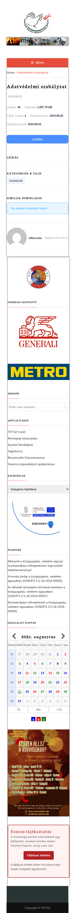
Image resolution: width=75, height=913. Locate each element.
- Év (18, 709)
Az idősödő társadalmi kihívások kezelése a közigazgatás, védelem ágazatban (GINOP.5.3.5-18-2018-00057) (36, 592)
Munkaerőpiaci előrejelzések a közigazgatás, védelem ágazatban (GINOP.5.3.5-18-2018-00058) (37, 607)
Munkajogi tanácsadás (22, 438)
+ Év (59, 709)
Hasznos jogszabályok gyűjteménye (31, 464)
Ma (38, 709)
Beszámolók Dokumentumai (26, 457)
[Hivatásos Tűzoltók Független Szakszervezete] (37, 22)
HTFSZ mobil (16, 432)
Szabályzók (16, 180)
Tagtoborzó (15, 451)
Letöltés (37, 139)
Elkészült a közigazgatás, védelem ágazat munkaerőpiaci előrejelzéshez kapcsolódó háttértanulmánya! (35, 566)
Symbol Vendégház (20, 444)
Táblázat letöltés (38, 855)
